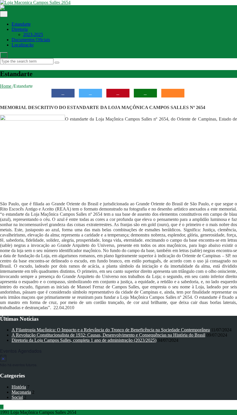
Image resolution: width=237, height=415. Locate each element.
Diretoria (20, 29)
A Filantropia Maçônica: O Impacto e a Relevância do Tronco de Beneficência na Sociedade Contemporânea (111, 329)
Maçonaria (21, 392)
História (19, 386)
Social (17, 397)
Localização (23, 44)
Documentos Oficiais (31, 39)
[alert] (118, 360)
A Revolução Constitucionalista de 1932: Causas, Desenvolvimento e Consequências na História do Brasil (108, 335)
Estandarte (21, 24)
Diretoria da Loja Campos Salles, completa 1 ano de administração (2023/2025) (84, 340)
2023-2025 (33, 34)
